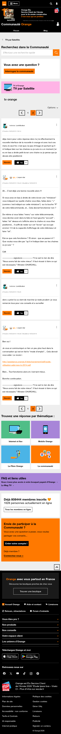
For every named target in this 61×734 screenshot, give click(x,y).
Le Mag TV (6, 485)
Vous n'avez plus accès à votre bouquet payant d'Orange (28, 482)
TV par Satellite (12, 40)
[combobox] (27, 52)
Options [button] (51, 107)
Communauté (16, 24)
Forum (16, 30)
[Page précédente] (22, 113)
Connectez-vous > (13, 555)
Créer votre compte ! (16, 543)
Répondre (7, 162)
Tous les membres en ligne (18, 509)
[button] (56, 124)
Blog (46, 30)
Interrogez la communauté (19, 71)
